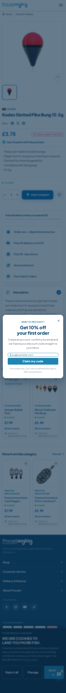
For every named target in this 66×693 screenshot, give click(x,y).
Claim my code (33, 361)
